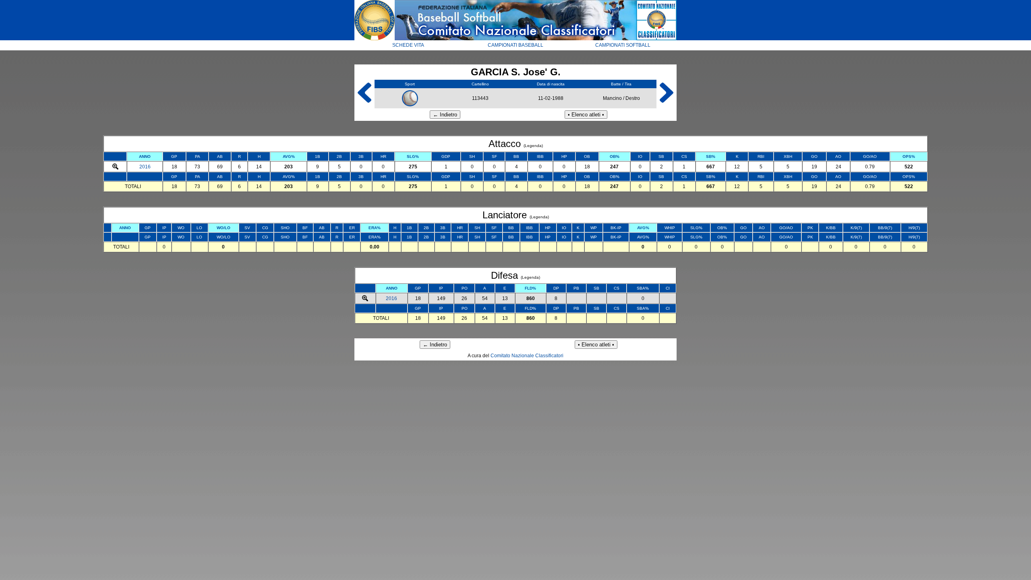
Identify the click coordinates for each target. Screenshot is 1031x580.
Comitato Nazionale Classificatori (527, 355)
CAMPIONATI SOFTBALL (622, 45)
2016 (145, 167)
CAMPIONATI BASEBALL (515, 45)
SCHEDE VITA (408, 45)
